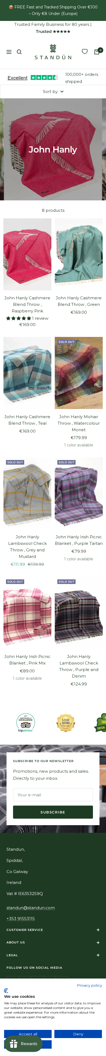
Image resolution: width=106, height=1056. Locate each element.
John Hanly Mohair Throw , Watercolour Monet (79, 423)
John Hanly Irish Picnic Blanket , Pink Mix (27, 660)
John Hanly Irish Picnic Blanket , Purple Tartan (79, 540)
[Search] (19, 51)
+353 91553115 (21, 918)
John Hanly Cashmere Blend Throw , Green (79, 301)
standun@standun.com (31, 907)
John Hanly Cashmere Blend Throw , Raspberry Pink (27, 304)
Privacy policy (89, 985)
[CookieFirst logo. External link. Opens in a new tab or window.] (6, 990)
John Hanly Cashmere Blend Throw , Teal (27, 420)
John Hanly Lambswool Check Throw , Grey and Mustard (27, 546)
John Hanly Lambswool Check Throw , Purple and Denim (78, 666)
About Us (16, 942)
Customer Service (25, 930)
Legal (12, 955)
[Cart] (96, 51)
